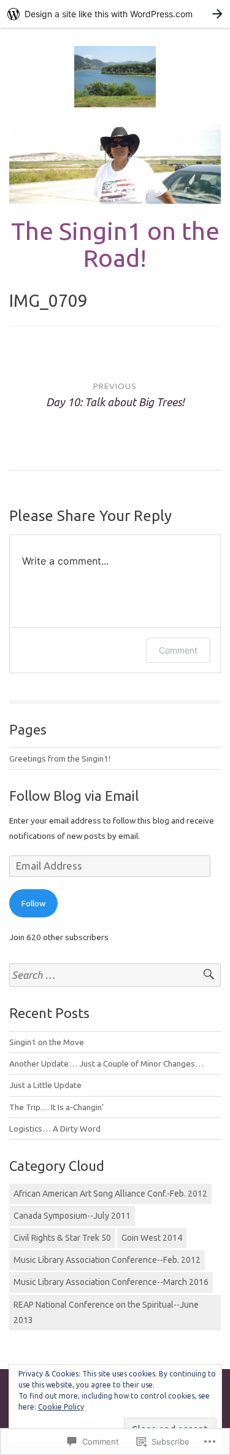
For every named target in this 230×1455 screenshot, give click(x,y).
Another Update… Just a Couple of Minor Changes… (106, 1063)
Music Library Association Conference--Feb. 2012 (107, 1260)
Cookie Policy (61, 1407)
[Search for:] (115, 975)
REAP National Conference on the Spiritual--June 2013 (106, 1312)
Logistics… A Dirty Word (55, 1128)
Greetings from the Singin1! (59, 758)
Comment (178, 650)
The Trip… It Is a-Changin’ (56, 1107)
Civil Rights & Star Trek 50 (62, 1238)
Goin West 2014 (151, 1238)
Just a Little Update (45, 1085)
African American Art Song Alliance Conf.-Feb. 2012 (110, 1193)
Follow (33, 903)
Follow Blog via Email (74, 795)
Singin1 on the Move (46, 1042)
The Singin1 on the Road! (115, 244)
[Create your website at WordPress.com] (115, 14)
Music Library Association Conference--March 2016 (111, 1282)
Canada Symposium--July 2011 (72, 1216)
